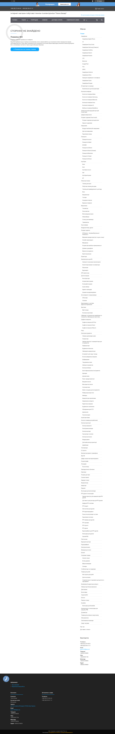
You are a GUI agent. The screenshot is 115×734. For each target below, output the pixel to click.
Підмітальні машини (87, 403)
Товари (24, 20)
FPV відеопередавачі (87, 511)
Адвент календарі (87, 289)
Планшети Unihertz (87, 147)
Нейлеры (84, 395)
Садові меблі (84, 595)
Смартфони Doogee (87, 83)
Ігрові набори (85, 286)
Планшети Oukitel (86, 142)
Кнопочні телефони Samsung (89, 97)
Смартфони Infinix (86, 75)
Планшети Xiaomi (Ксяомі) (89, 150)
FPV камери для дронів (88, 519)
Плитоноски (84, 539)
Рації (82, 330)
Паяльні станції (85, 600)
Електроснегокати (87, 436)
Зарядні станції (85, 480)
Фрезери (84, 373)
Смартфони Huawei (87, 55)
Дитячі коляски (86, 577)
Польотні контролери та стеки (90, 514)
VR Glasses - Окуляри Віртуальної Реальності (90, 234)
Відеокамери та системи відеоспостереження (87, 304)
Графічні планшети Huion (88, 325)
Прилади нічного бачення (87, 469)
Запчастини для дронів (88, 508)
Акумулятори (84, 482)
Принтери (83, 472)
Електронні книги (85, 547)
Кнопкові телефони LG (88, 105)
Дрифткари (85, 445)
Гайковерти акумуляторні (88, 351)
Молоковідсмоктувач (87, 214)
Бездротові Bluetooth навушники (90, 128)
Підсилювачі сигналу (87, 517)
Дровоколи (85, 412)
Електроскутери (86, 431)
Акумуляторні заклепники (89, 398)
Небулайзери (85, 216)
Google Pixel (85, 64)
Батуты (83, 597)
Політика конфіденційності (67, 732)
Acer (83, 167)
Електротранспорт (86, 423)
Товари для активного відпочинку (90, 615)
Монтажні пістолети (87, 384)
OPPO (83, 69)
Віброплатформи (86, 563)
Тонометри (85, 208)
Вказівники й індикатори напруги (89, 584)
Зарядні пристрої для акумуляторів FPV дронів (92, 497)
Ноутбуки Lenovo (86, 169)
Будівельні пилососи (87, 348)
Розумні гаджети (85, 230)
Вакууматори (85, 194)
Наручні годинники (87, 123)
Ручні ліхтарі (85, 466)
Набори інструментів (87, 365)
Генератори (85, 338)
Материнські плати (86, 550)
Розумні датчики (85, 474)
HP (83, 178)
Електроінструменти (86, 333)
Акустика (83, 307)
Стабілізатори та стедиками (88, 569)
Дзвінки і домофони (87, 248)
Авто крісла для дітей (87, 574)
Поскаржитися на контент (54, 732)
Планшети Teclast (86, 156)
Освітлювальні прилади (87, 620)
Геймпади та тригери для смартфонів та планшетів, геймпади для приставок (91, 316)
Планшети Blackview (87, 153)
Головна (14, 20)
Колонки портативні (87, 312)
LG (83, 41)
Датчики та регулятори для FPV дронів (92, 500)
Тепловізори (84, 447)
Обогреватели (85, 618)
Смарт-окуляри (85, 623)
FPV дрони (85, 528)
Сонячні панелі (85, 477)
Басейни (83, 603)
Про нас (82, 626)
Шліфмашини (85, 359)
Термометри (85, 222)
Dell (83, 172)
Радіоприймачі (85, 544)
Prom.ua (65, 731)
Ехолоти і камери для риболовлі (89, 420)
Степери (84, 566)
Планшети (83, 136)
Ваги (83, 192)
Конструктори (86, 278)
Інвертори (83, 485)
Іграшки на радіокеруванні (89, 292)
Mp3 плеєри (85, 310)
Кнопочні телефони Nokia (88, 94)
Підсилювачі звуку (87, 134)
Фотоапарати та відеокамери (88, 295)
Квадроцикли (85, 439)
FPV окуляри (85, 522)
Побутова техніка (85, 180)
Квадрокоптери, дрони (87, 227)
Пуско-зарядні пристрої (88, 379)
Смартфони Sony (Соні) (88, 44)
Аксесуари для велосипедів (88, 491)
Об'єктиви (85, 297)
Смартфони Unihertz (87, 72)
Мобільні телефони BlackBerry (90, 108)
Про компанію (15, 684)
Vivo (83, 66)
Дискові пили (85, 376)
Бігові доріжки (86, 561)
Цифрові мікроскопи (86, 114)
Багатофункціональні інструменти (91, 370)
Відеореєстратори (86, 541)
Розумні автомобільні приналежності (92, 245)
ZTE (83, 58)
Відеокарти (85, 270)
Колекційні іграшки (87, 284)
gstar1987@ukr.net (85, 649)
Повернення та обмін (73, 20)
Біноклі (83, 552)
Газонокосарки (86, 415)
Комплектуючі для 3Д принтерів (90, 88)
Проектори (84, 256)
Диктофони (84, 589)
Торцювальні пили (87, 362)
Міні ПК (83, 455)
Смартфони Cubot (86, 80)
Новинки (44, 20)
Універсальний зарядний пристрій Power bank (90, 111)
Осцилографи (84, 461)
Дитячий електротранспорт (89, 442)
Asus (83, 164)
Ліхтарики (83, 464)
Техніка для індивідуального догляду (92, 189)
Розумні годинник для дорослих (90, 120)
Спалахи (84, 300)
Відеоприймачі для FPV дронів (90, 531)
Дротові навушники (87, 131)
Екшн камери (84, 225)
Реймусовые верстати (88, 392)
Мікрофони (85, 242)
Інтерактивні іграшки (87, 281)
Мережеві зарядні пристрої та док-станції (93, 237)
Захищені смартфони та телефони (91, 77)
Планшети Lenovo (86, 139)
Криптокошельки (86, 254)
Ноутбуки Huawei (86, 175)
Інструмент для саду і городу (89, 354)
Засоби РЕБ (85, 536)
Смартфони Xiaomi (87, 52)
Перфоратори (85, 345)
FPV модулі (85, 506)
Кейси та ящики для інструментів (91, 390)
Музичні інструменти (87, 251)
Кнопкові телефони (86, 91)
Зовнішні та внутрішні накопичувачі (91, 262)
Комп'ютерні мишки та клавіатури (91, 264)
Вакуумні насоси (86, 381)
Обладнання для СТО (87, 409)
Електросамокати (87, 425)
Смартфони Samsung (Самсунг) (90, 47)
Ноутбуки (83, 161)
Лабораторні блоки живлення (89, 586)
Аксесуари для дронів (88, 533)
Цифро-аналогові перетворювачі (89, 458)
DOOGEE (84, 145)
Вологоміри (84, 592)
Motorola (84, 61)
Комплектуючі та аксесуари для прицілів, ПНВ (89, 609)
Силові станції (86, 558)
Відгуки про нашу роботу (18, 686)
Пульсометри (85, 211)
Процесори (85, 267)
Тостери (84, 197)
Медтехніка (84, 205)
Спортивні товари (85, 555)
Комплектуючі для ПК (86, 259)
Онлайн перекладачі (87, 240)
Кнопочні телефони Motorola (89, 99)
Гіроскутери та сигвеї (87, 434)
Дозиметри (84, 612)
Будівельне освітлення (88, 406)
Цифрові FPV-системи (88, 503)
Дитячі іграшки (85, 275)
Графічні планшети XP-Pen (89, 322)
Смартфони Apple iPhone (88, 39)
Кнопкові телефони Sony (88, 102)
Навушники (84, 125)
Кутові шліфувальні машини (89, 356)
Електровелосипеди (87, 428)
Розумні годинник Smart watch (89, 117)
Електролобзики (86, 367)
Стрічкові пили (86, 387)
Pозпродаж (34, 20)
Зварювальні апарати (88, 401)
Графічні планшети (86, 319)
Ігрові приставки (85, 417)
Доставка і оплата (57, 20)
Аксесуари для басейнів (88, 605)
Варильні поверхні (87, 203)
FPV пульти (85, 525)
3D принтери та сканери (87, 86)
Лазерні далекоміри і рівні (89, 336)
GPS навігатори (85, 273)
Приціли (83, 488)
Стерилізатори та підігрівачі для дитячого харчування (93, 580)
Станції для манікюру (87, 219)
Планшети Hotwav (87, 158)
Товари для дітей (85, 571)
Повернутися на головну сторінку (25, 49)
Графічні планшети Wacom (89, 328)
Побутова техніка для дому (89, 186)
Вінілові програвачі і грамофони (89, 453)
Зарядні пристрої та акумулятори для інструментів (92, 342)
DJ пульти (83, 450)
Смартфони (84, 36)
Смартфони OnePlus (87, 50)
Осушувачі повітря (87, 200)
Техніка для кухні (86, 183)
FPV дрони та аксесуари (87, 493)
